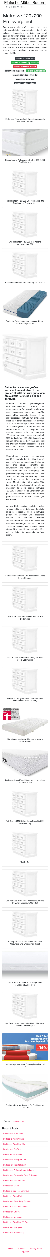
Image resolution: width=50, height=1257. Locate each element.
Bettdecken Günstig (12, 1211)
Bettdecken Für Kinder (13, 1133)
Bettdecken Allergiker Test (14, 1159)
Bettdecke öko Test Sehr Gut (16, 1190)
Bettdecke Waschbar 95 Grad (16, 1222)
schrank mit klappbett (14, 70)
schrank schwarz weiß (25, 58)
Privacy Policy (36, 1248)
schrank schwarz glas (25, 79)
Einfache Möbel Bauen (24, 2)
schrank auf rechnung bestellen (25, 62)
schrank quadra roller (35, 70)
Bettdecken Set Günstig (13, 1232)
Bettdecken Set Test (12, 1149)
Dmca (10, 1248)
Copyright (25, 1251)
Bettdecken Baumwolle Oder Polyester (20, 1175)
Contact (21, 1248)
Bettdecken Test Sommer (14, 1180)
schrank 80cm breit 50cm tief (25, 75)
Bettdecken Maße (11, 1185)
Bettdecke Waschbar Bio (14, 1144)
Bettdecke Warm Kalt (12, 1196)
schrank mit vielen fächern (25, 66)
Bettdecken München (12, 1216)
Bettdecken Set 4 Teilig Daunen (17, 1201)
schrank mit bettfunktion (25, 83)
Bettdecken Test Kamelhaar (15, 1206)
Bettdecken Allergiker (12, 1227)
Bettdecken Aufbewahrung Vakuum (18, 1170)
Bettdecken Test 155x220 (14, 1164)
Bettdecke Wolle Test (12, 1154)
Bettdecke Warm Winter (13, 1138)
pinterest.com (18, 1121)
